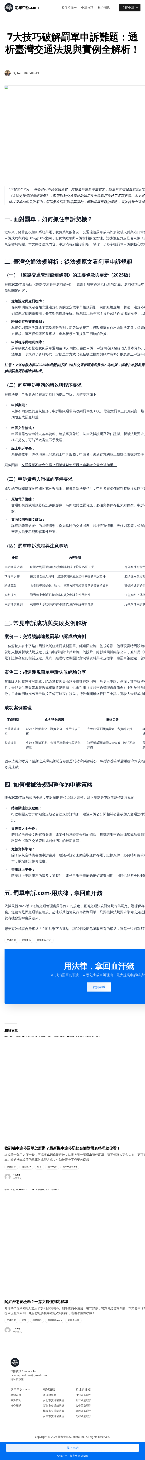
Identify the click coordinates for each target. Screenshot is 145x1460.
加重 (109, 465)
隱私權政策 (17, 1379)
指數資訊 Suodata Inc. (24, 1371)
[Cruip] (15, 1362)
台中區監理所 (83, 1405)
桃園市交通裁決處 (53, 1411)
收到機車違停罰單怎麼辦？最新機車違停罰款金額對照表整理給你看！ (62, 1148)
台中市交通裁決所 (53, 1416)
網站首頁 (16, 1395)
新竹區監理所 (83, 1400)
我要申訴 (99, 987)
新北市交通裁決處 (53, 1405)
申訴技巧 (87, 8)
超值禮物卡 (69, 8)
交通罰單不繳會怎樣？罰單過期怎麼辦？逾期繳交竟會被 (64, 465)
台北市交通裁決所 (53, 1400)
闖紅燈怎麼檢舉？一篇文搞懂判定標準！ (38, 1301)
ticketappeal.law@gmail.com (29, 1375)
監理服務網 (49, 1395)
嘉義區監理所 (83, 1411)
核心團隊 (104, 8)
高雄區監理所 (83, 1416)
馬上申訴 (72, 1448)
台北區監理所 (83, 1395)
